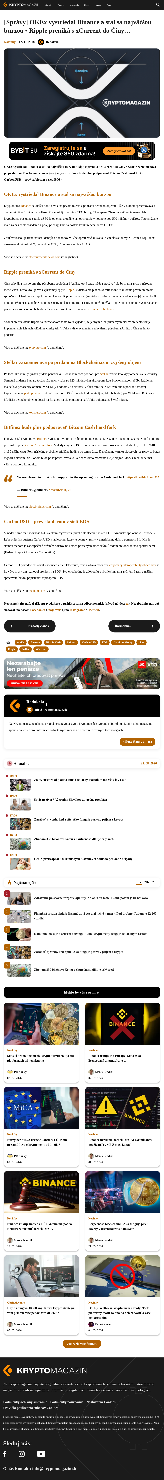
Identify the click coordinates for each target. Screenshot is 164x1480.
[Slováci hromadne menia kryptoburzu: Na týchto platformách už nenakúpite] (41, 1024)
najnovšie (54, 610)
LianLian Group (123, 642)
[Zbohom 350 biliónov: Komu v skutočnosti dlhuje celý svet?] (20, 844)
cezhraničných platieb (100, 309)
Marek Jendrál (104, 1071)
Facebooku (37, 610)
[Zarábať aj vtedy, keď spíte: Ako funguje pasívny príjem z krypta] (20, 824)
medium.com (37, 590)
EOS (104, 642)
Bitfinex (42, 438)
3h (139, 882)
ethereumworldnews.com (44, 257)
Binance (26, 205)
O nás (8, 1468)
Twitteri (93, 610)
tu (127, 603)
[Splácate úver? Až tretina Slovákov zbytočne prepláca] (20, 804)
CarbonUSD (89, 642)
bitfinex (71, 642)
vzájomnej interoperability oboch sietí (132, 565)
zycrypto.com (37, 347)
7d (153, 882)
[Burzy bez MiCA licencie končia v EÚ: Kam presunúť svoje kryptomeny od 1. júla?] (41, 1108)
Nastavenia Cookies (101, 1402)
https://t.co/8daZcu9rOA (143, 477)
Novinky (10, 42)
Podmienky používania (67, 1402)
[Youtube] (41, 1454)
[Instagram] (22, 1454)
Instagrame (77, 610)
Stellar (104, 374)
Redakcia (52, 42)
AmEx (20, 642)
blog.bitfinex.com (40, 506)
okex (141, 642)
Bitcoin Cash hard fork (38, 445)
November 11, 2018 (61, 490)
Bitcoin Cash (53, 642)
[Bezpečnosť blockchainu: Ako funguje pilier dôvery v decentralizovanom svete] (122, 1192)
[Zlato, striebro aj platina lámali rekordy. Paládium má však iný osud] (20, 785)
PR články (20, 1071)
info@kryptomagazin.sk (50, 709)
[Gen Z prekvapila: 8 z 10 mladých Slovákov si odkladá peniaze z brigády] (20, 864)
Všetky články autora (137, 741)
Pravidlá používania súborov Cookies (30, 1408)
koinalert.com (37, 412)
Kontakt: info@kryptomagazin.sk (45, 1468)
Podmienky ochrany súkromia (25, 1402)
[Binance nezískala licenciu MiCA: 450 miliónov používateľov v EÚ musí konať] (122, 1108)
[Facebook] (4, 1454)
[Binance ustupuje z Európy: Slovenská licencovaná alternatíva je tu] (122, 1024)
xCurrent (41, 649)
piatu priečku (32, 393)
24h (146, 882)
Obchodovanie (16, 1302)
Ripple (70, 290)
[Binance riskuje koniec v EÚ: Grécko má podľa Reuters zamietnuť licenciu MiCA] (41, 1192)
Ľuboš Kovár (103, 1324)
